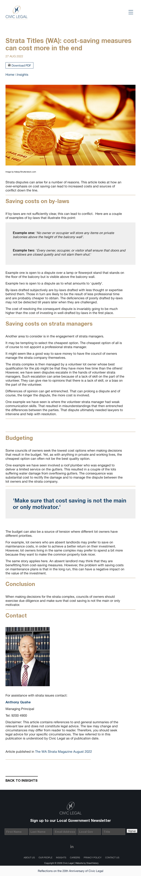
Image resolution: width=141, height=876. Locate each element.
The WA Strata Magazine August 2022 (63, 751)
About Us (29, 857)
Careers (75, 857)
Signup (132, 830)
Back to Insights (21, 780)
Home (10, 74)
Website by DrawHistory (87, 863)
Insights (22, 74)
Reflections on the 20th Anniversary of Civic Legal (70, 870)
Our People (45, 857)
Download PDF (21, 65)
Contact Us (112, 857)
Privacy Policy (93, 857)
